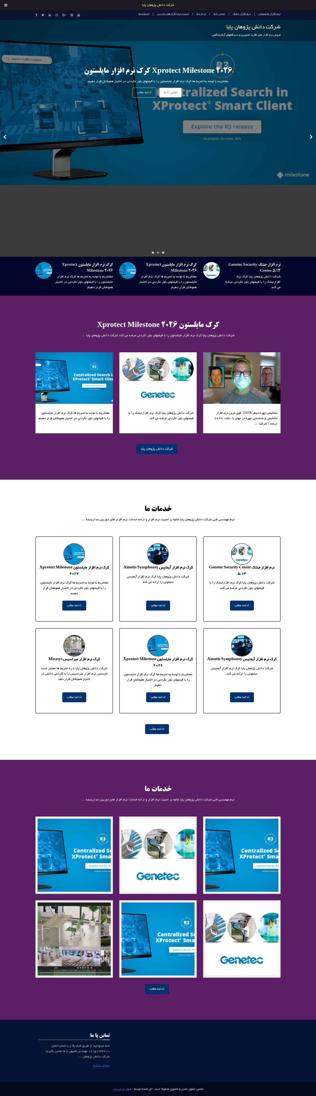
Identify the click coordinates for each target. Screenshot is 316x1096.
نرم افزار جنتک (242, 14)
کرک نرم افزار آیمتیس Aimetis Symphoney (158, 568)
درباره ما (201, 14)
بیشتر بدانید (101, 1065)
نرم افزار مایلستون (269, 14)
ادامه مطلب (144, 92)
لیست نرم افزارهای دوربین (173, 14)
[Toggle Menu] (6, 5)
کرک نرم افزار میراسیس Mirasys (74, 659)
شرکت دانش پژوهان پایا (253, 27)
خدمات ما (144, 14)
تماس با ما (219, 14)
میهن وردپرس (122, 1089)
